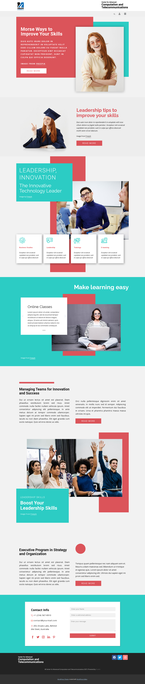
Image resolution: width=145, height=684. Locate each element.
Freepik (40, 63)
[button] (125, 14)
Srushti (98, 669)
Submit (93, 635)
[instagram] (43, 637)
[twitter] (38, 637)
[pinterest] (54, 637)
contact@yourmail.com (45, 620)
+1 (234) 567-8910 (42, 615)
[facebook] (32, 637)
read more (33, 71)
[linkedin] (48, 637)
